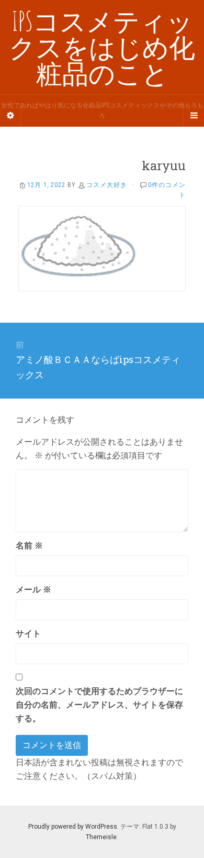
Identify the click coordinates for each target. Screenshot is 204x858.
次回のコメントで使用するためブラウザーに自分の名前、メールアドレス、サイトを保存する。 (99, 704)
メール (33, 590)
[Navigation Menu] (193, 115)
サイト (28, 634)
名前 (29, 546)
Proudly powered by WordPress (72, 826)
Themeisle (101, 837)
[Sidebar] (10, 115)
